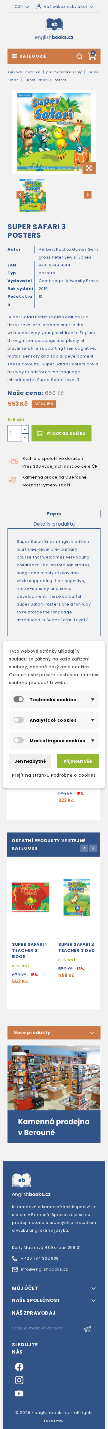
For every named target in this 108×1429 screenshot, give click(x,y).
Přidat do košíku (66, 433)
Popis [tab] (53, 513)
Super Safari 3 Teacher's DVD (76, 947)
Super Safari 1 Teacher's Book (29, 950)
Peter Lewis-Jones (72, 257)
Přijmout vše (78, 761)
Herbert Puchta (55, 249)
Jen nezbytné (30, 761)
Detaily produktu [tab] (54, 523)
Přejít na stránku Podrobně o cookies (54, 775)
